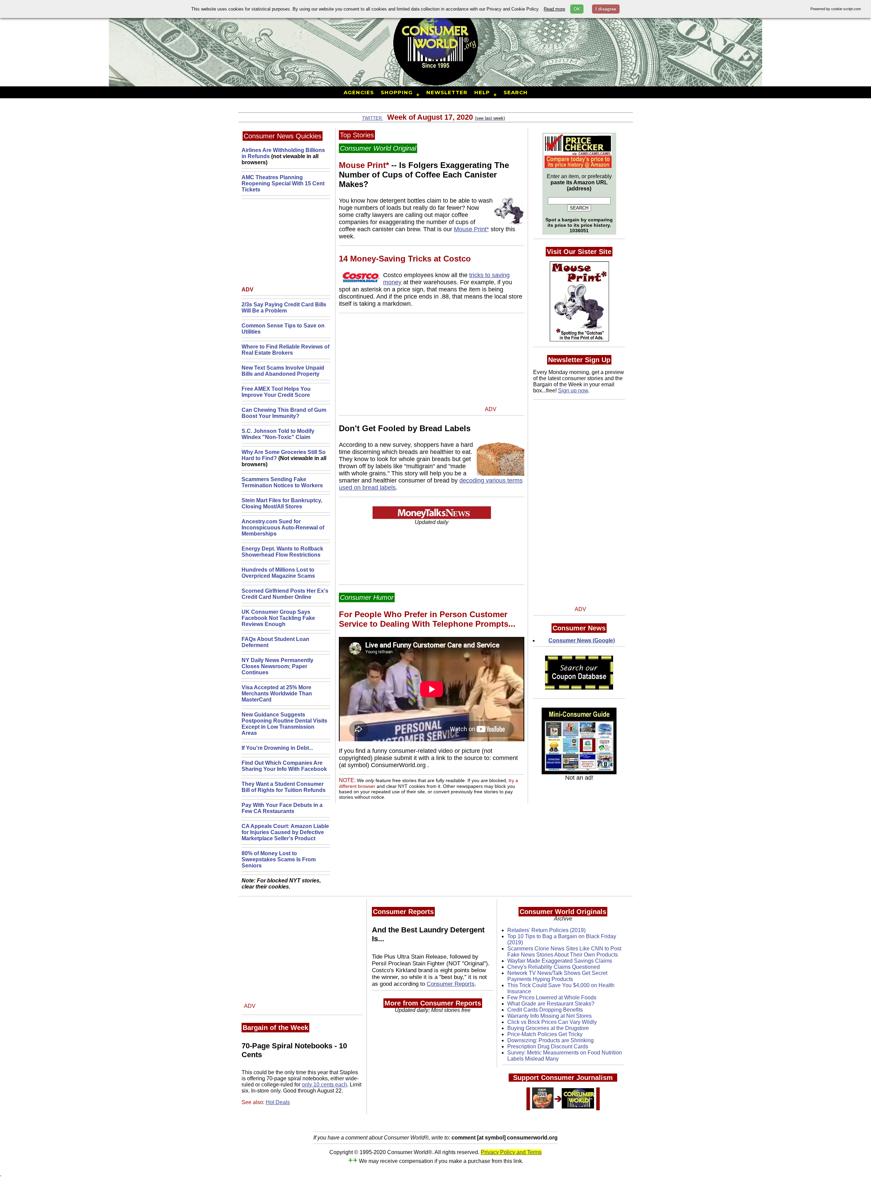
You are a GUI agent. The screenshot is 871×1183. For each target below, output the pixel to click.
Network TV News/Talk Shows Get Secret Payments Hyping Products (557, 976)
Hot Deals (278, 1102)
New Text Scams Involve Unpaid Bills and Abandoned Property (283, 371)
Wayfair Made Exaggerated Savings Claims (559, 961)
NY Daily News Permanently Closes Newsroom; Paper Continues (277, 666)
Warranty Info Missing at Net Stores (549, 1016)
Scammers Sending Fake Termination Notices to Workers (282, 482)
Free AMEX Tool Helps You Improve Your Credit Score (276, 392)
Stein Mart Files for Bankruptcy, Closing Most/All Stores (282, 503)
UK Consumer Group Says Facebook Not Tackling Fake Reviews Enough (278, 618)
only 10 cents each (324, 1084)
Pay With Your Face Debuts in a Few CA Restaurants (282, 808)
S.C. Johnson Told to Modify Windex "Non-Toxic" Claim (278, 434)
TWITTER (372, 118)
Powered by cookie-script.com (835, 9)
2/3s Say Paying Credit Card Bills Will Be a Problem (284, 308)
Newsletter (446, 92)
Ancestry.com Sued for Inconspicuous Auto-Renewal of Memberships (283, 528)
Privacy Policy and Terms (511, 1152)
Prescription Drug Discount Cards (547, 1046)
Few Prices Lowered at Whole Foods (551, 997)
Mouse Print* (471, 229)
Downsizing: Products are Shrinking (550, 1040)
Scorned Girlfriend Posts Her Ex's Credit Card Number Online (285, 594)
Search (516, 92)
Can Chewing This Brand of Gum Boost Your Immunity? (284, 413)
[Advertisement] (284, 244)
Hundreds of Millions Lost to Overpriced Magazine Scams (278, 573)
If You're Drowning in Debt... (277, 748)
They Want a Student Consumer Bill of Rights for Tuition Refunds (284, 787)
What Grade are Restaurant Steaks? (550, 1004)
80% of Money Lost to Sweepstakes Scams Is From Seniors (279, 859)
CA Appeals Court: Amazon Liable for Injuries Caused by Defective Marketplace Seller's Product (285, 832)
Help (482, 92)
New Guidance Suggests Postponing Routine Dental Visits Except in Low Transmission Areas (284, 724)
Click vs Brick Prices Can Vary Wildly (552, 1022)
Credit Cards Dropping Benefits (545, 1010)
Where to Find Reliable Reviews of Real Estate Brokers (285, 350)
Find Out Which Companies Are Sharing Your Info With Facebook (284, 766)
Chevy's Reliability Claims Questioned (553, 967)
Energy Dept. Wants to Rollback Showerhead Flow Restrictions (282, 552)
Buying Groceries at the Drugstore (548, 1028)
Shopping (397, 92)
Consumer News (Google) (581, 640)
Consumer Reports (451, 984)
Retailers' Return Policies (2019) (546, 930)
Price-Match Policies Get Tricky (544, 1034)
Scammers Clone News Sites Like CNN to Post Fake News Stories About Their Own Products (564, 952)
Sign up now (573, 390)
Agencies (359, 92)
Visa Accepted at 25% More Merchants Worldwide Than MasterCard (277, 694)
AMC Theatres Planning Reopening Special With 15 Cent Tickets (283, 183)
